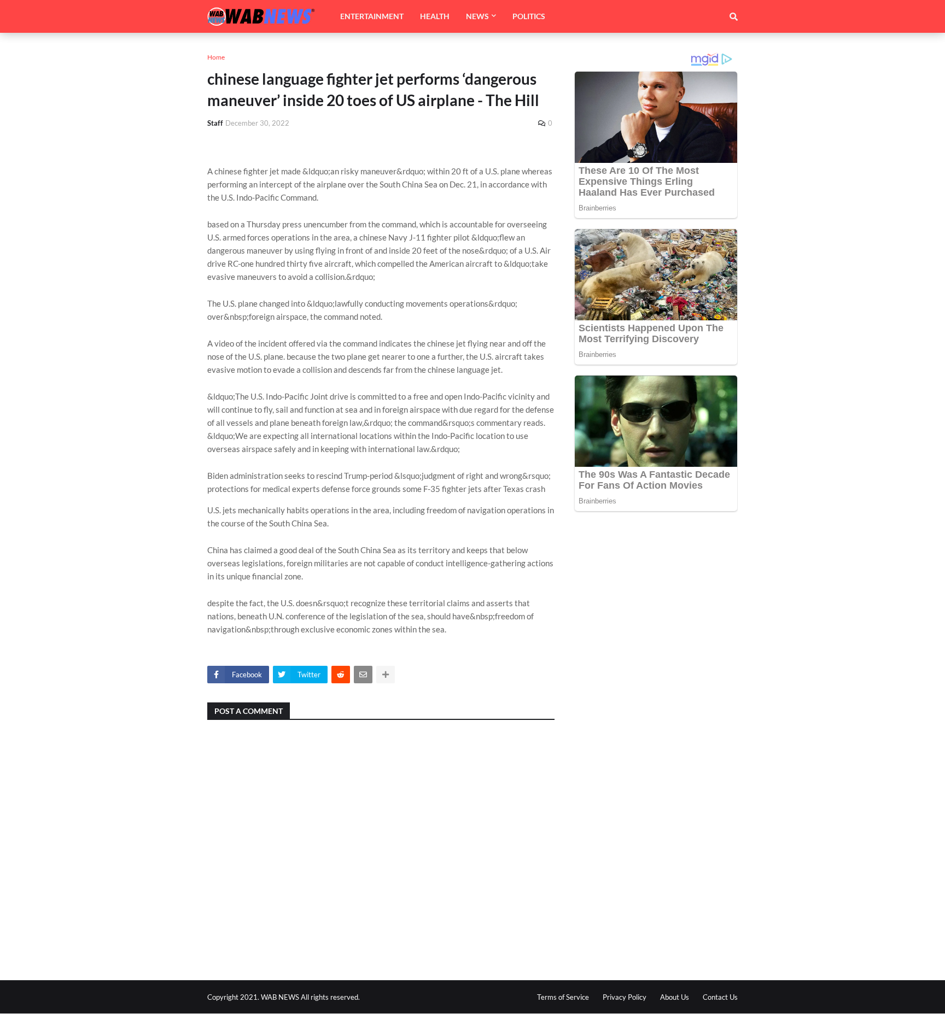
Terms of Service (563, 997)
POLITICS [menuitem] (528, 16)
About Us (674, 997)
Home (216, 57)
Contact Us (720, 997)
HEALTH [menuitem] (435, 16)
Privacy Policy (624, 997)
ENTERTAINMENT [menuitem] (372, 16)
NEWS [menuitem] (477, 16)
